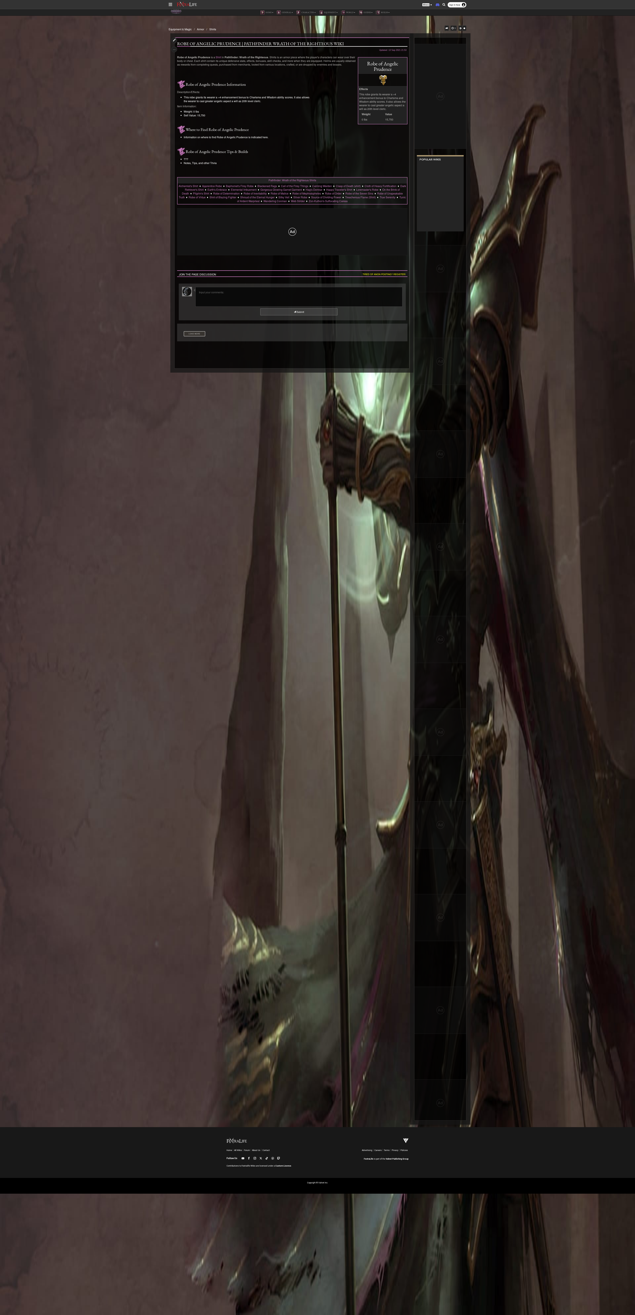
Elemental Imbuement (243, 190)
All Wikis (238, 1150)
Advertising (367, 1150)
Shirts (212, 29)
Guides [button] (367, 12)
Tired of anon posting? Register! (384, 274)
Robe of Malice (279, 193)
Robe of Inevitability (255, 193)
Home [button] (268, 12)
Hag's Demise (314, 190)
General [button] (286, 12)
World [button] (350, 12)
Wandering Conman (275, 201)
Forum (247, 1150)
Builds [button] (384, 12)
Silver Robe (300, 197)
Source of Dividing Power (326, 197)
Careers (378, 1150)
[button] (427, 5)
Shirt (218, 57)
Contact (266, 1150)
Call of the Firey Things (294, 186)
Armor (200, 29)
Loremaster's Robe (367, 190)
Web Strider (298, 201)
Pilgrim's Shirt (201, 193)
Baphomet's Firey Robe (240, 186)
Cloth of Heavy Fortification (380, 186)
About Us (256, 1150)
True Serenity (387, 197)
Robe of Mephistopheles (306, 193)
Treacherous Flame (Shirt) (360, 197)
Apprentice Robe (212, 186)
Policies (404, 1150)
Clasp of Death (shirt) (348, 186)
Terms (387, 1150)
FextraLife (368, 1159)
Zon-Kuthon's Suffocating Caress (328, 201)
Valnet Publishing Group (397, 1159)
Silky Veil (283, 197)
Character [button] (307, 12)
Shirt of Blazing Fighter (223, 197)
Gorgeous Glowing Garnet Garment (281, 190)
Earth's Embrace (217, 190)
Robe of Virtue (197, 197)
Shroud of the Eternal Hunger (257, 197)
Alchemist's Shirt (188, 186)
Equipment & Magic (180, 29)
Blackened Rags (267, 186)
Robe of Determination (226, 193)
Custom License (283, 1166)
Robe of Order (333, 193)
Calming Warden (322, 186)
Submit (300, 312)
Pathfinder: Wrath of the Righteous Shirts (292, 180)
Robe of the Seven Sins (359, 193)
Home (229, 1150)
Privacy (395, 1150)
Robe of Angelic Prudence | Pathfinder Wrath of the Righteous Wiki (260, 43)
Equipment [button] (330, 12)
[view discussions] (446, 28)
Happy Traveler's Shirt (339, 190)
